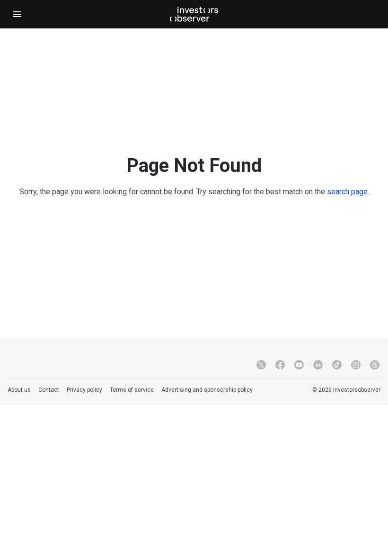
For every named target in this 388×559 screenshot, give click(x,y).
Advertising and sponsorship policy (207, 390)
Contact (48, 390)
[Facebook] (280, 364)
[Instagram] (356, 364)
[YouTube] (299, 364)
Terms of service (132, 390)
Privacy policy (84, 390)
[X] (261, 364)
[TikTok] (337, 364)
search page (347, 191)
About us (19, 390)
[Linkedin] (318, 364)
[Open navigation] (17, 14)
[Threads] (374, 364)
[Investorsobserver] (194, 14)
